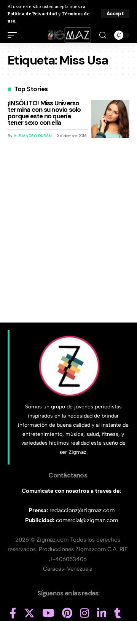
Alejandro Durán (32, 135)
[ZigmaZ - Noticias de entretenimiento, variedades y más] (68, 35)
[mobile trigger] (14, 35)
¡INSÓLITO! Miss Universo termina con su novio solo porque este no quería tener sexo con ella (44, 113)
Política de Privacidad (32, 13)
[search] (102, 35)
